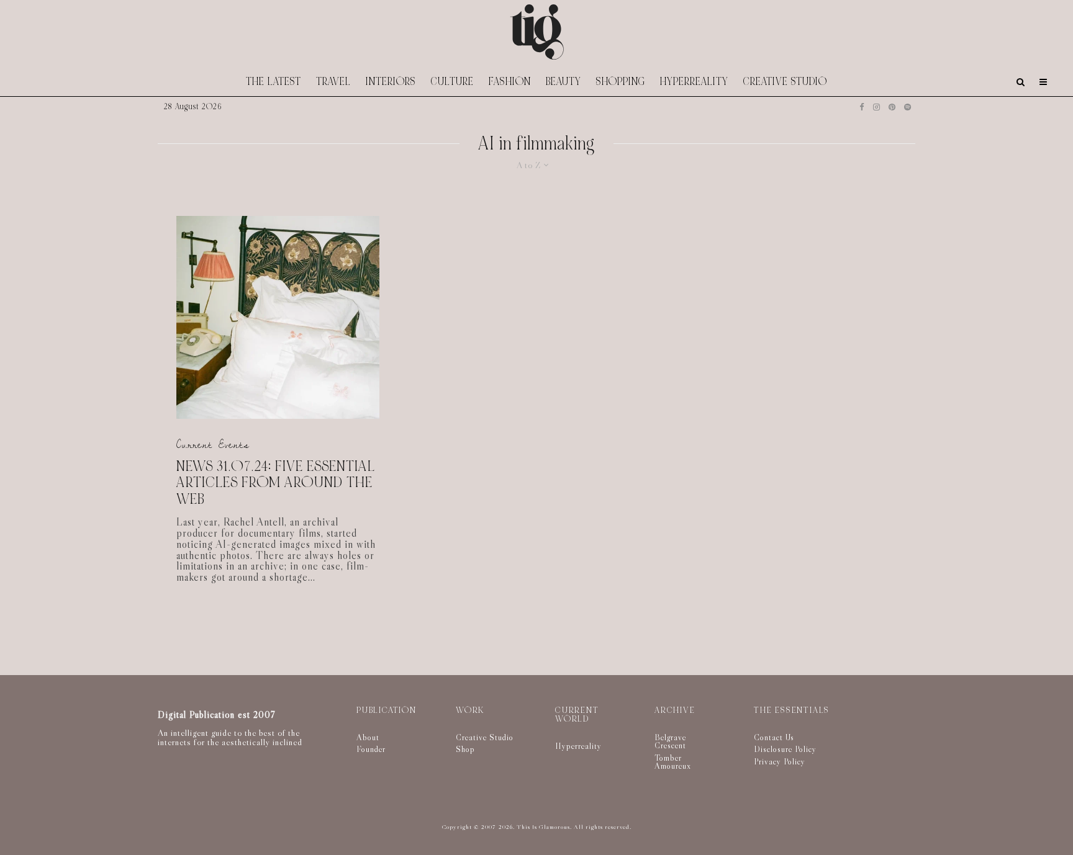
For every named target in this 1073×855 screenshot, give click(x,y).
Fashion (510, 81)
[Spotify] (907, 107)
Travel (333, 81)
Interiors (391, 81)
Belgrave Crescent (670, 741)
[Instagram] (876, 107)
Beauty (563, 81)
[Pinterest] (892, 107)
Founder (371, 749)
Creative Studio (785, 81)
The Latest (273, 81)
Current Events (213, 444)
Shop (465, 749)
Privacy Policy (779, 761)
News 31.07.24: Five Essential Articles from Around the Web (275, 483)
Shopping (620, 81)
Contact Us (774, 737)
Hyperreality (694, 81)
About (367, 737)
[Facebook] (862, 107)
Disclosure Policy (785, 749)
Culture (452, 81)
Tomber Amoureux (672, 762)
